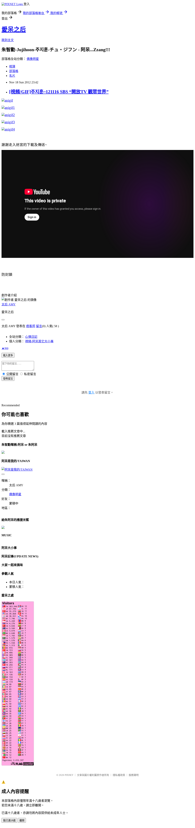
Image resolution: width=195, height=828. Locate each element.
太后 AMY (9, 304)
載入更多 (8, 355)
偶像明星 (33, 59)
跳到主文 (8, 40)
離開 (21, 820)
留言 (39, 326)
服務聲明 (134, 775)
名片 (12, 75)
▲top (5, 348)
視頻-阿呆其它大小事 (39, 341)
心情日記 (31, 336)
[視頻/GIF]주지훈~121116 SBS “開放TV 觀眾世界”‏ (59, 91)
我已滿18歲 (9, 820)
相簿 (12, 66)
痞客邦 (30, 326)
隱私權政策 (119, 775)
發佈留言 (8, 378)
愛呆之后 (14, 29)
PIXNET (69, 775)
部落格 (13, 71)
